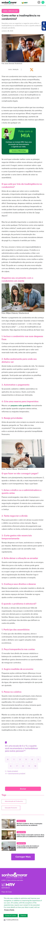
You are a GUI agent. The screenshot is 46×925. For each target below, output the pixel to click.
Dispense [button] (23, 915)
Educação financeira (11, 807)
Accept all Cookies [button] (10, 915)
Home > (6, 11)
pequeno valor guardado (21, 405)
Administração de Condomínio (14, 801)
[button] (11, 920)
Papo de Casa (13, 11)
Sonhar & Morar (9, 2)
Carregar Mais (23, 857)
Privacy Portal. (9, 910)
